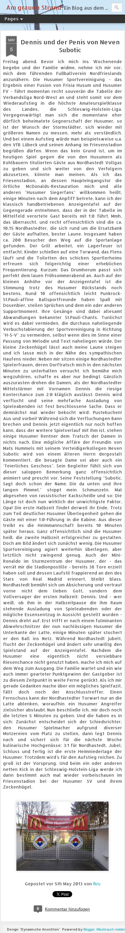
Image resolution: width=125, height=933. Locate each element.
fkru (96, 883)
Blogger (89, 929)
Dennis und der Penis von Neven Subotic (70, 46)
